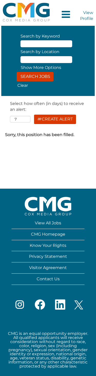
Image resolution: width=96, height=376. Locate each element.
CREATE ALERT (57, 119)
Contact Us (48, 278)
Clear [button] (22, 85)
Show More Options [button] (41, 67)
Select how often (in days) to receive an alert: (47, 106)
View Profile (86, 15)
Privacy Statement (48, 256)
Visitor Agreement (48, 267)
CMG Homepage (48, 234)
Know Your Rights (48, 245)
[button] (62, 14)
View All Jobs (48, 223)
